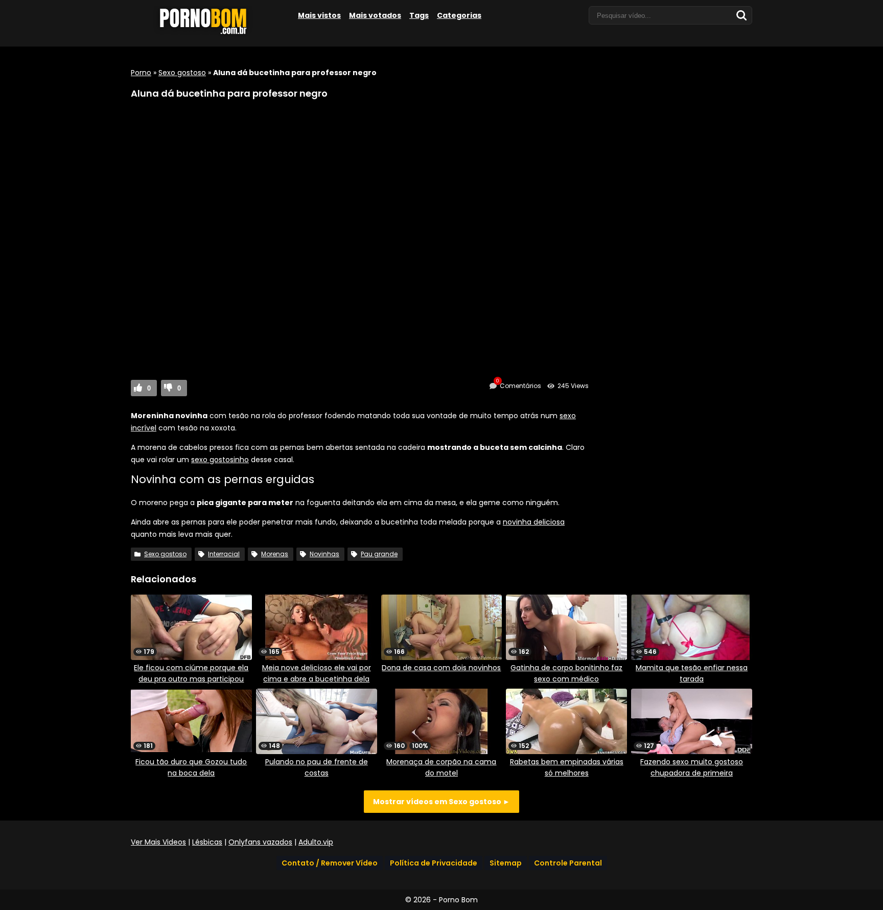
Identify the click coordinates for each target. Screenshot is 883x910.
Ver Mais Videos (158, 842)
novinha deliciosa (534, 522)
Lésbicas (207, 842)
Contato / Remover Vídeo (330, 863)
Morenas (274, 554)
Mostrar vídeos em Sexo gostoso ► (441, 802)
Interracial (224, 554)
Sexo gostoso (182, 72)
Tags (419, 15)
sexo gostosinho (220, 459)
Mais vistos (319, 15)
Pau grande (379, 554)
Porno (141, 72)
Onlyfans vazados (260, 842)
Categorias (459, 15)
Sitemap (506, 863)
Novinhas (324, 554)
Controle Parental (568, 863)
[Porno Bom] (207, 34)
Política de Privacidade (433, 863)
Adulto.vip (315, 842)
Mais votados (375, 15)
